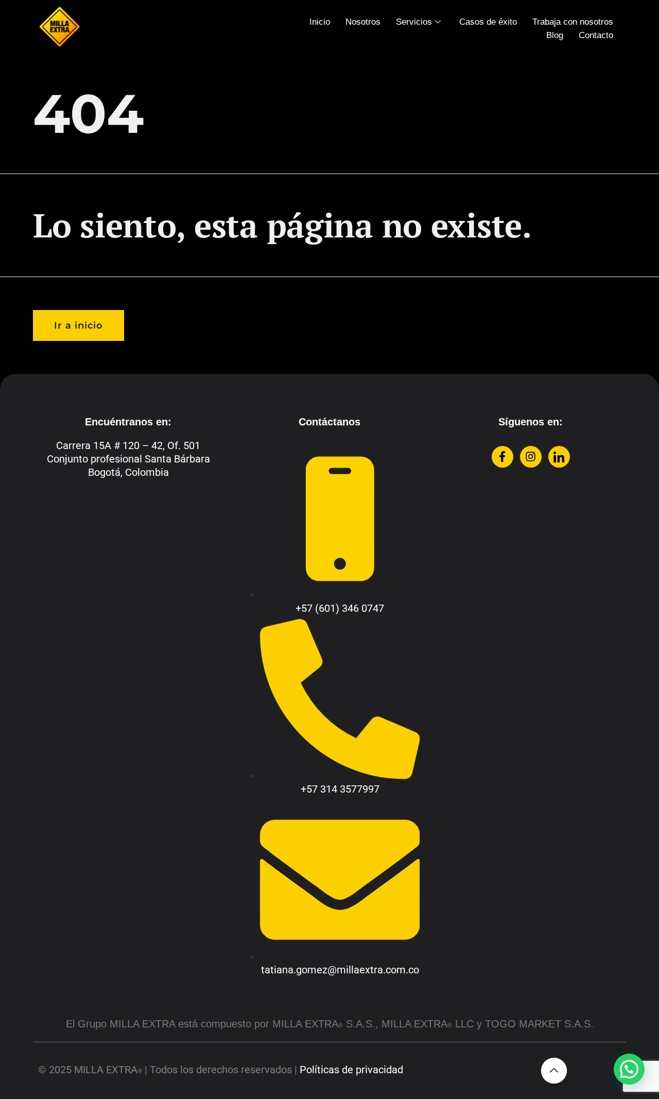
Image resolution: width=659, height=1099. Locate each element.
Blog (554, 35)
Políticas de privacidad (351, 1069)
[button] (629, 1069)
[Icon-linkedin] (559, 457)
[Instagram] (531, 457)
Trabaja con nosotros (572, 22)
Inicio (319, 22)
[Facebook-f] (502, 457)
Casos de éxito (488, 22)
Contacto (596, 35)
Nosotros (362, 22)
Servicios (414, 22)
